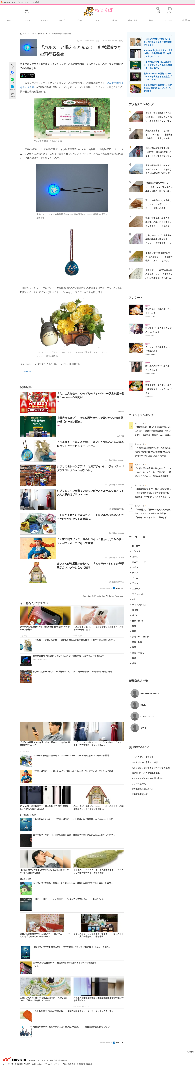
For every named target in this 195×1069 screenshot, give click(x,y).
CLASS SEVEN (147, 716)
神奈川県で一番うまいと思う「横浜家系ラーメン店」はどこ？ (158, 389)
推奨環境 (88, 1064)
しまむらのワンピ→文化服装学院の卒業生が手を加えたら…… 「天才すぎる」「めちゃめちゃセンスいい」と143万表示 (158, 243)
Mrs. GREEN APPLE (149, 693)
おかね (135, 556)
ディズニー (137, 583)
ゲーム (135, 578)
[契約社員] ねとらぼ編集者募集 (144, 773)
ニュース (26, 20)
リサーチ (168, 20)
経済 (134, 658)
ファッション (138, 594)
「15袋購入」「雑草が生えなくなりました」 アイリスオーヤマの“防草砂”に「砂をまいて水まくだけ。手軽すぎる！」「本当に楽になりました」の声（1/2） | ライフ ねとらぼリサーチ (153, 517)
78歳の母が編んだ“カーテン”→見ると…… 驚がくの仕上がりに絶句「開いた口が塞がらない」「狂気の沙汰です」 (158, 191)
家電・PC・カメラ (140, 637)
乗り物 (135, 610)
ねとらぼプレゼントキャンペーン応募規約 (149, 768)
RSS (65, 1064)
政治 (134, 647)
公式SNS (18, 1064)
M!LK (143, 705)
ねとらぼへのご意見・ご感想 (143, 762)
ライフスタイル (139, 604)
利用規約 (190, 1052)
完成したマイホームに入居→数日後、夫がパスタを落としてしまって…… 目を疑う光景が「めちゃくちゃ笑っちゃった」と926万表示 (158, 226)
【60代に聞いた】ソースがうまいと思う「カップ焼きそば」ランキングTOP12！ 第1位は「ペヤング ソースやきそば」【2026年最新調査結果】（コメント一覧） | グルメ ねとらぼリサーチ (154, 497)
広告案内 (27, 1064)
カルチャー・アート (141, 562)
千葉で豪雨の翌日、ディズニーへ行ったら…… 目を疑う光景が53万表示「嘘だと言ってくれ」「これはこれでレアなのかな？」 (158, 173)
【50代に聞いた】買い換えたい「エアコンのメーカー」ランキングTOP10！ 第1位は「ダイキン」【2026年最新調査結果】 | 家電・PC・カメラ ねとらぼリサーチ (153, 476)
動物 (151, 20)
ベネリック (28, 371)
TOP (9, 20)
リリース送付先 (137, 784)
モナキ (143, 728)
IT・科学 (136, 546)
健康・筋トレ (138, 620)
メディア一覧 (8, 1064)
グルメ (80, 20)
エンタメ (44, 20)
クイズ (62, 20)
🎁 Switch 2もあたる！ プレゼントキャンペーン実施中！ (21, 2)
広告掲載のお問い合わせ (141, 789)
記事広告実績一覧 (138, 794)
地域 (97, 20)
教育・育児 (133, 20)
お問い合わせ (37, 1064)
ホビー (135, 599)
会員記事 (186, 20)
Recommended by (106, 588)
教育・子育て (138, 653)
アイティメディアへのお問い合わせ (146, 778)
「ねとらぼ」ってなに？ (141, 757)
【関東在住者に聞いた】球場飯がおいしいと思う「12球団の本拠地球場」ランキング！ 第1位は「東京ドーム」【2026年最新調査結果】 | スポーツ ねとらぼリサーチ (153, 435)
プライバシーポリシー (53, 1064)
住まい (115, 20)
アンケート (136, 297)
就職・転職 (137, 642)
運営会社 (72, 1064)
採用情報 (80, 1064)
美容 (134, 663)
